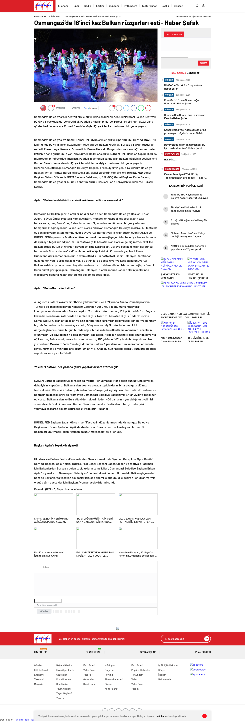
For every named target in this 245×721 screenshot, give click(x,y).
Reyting (109, 674)
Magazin (38, 683)
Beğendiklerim (64, 665)
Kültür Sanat (149, 5)
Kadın (87, 5)
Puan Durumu (93, 650)
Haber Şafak (40, 16)
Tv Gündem (130, 5)
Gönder (44, 611)
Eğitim (100, 5)
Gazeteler (40, 650)
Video (134, 679)
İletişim (162, 674)
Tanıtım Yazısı (21, 719)
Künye (161, 669)
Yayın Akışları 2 (64, 693)
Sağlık (165, 5)
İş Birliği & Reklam (168, 665)
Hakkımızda (164, 679)
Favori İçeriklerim (65, 669)
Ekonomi (63, 5)
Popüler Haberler (140, 669)
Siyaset (178, 5)
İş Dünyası (110, 665)
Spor (76, 5)
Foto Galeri (89, 665)
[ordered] (66, 611)
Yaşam (134, 688)
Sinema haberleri (114, 679)
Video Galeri (89, 669)
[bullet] (69, 611)
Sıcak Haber (89, 683)
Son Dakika (62, 683)
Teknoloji (39, 679)
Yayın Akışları (148, 652)
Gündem (114, 5)
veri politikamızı (159, 715)
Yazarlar (61, 697)
